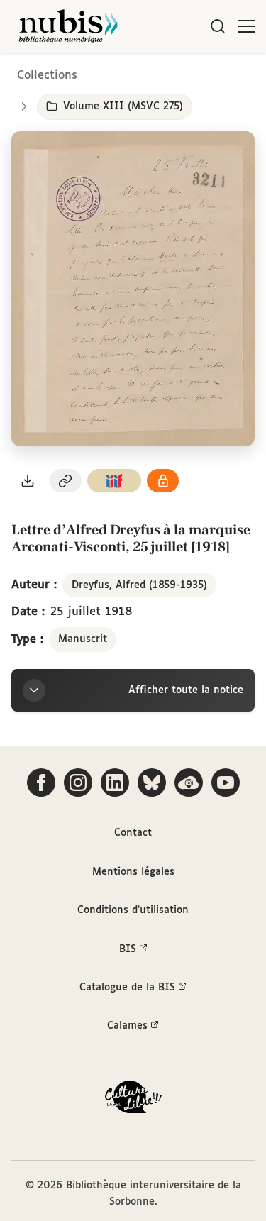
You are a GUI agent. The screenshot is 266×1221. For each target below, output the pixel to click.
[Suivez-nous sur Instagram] (78, 782)
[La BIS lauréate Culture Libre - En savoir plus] (133, 1100)
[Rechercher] (217, 26)
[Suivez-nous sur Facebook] (41, 782)
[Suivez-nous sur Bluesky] (152, 782)
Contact (133, 833)
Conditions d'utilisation (133, 910)
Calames (127, 1026)
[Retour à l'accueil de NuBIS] (68, 26)
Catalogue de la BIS (127, 988)
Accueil (195, 73)
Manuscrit (82, 639)
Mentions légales (133, 872)
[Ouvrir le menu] (246, 26)
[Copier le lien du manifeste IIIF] (114, 480)
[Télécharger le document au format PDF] (27, 480)
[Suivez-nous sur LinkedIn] (115, 782)
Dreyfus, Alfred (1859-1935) (139, 585)
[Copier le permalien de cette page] (66, 480)
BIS (127, 949)
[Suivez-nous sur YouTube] (225, 782)
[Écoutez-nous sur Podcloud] (188, 782)
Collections (47, 76)
